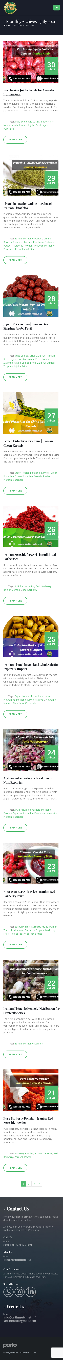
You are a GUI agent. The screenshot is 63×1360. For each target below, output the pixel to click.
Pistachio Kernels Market (30, 699)
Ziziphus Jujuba (46, 362)
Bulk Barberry (22, 586)
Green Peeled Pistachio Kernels (32, 472)
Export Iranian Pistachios (28, 696)
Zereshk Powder (23, 1157)
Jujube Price (29, 362)
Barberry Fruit (22, 926)
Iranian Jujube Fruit (30, 125)
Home (7, 25)
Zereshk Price (34, 933)
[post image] (31, 62)
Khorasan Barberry (24, 930)
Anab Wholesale (23, 121)
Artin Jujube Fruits (43, 121)
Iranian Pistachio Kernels (28, 1043)
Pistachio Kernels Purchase (28, 242)
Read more (15, 139)
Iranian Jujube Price (29, 359)
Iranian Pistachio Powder (28, 238)
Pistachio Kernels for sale (37, 813)
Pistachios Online (25, 249)
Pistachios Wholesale (24, 703)
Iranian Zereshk (12, 590)
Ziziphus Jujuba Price (15, 366)
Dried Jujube (21, 355)
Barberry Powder (23, 1153)
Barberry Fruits (39, 926)
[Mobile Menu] (56, 7)
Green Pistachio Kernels (28, 476)
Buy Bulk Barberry (41, 586)
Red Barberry (29, 590)
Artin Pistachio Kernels (27, 809)
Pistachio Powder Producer (28, 245)
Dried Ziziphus (38, 355)
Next (39, 1184)
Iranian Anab (10, 125)
